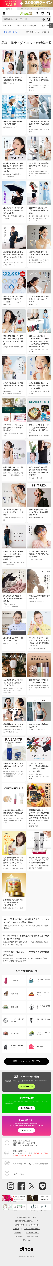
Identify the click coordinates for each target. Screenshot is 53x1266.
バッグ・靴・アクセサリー (26, 25)
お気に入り (42, 13)
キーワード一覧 (32, 1236)
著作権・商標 (19, 1225)
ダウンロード (26, 1130)
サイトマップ (34, 1225)
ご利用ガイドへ (18, 1174)
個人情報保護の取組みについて (26, 1221)
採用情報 (17, 1232)
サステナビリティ (32, 1232)
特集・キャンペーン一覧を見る (26, 1061)
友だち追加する (26, 1108)
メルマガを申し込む (26, 1086)
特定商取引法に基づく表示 (26, 1217)
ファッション (6, 25)
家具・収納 (46, 25)
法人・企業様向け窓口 (32, 1229)
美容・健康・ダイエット (12, 32)
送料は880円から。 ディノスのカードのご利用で (30, 1153)
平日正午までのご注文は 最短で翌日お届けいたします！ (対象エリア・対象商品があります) (25, 1143)
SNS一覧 (18, 1236)
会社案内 (16, 1229)
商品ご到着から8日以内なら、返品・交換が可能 (30, 1164)
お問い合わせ (26, 1240)
